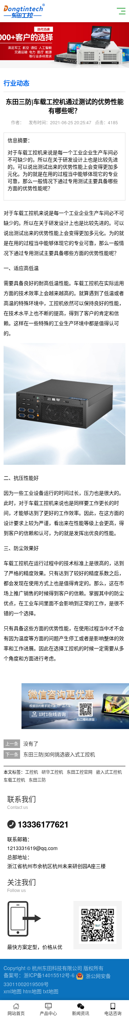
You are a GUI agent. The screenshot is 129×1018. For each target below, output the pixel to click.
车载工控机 (14, 780)
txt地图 (50, 991)
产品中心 (48, 1013)
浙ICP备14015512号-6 (49, 975)
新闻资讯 (80, 1013)
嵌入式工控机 (109, 772)
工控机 (31, 772)
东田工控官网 (79, 772)
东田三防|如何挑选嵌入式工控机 (59, 754)
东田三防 (37, 780)
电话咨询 (112, 1013)
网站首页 (16, 1013)
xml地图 (13, 991)
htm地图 (32, 991)
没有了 (30, 743)
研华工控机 (52, 772)
